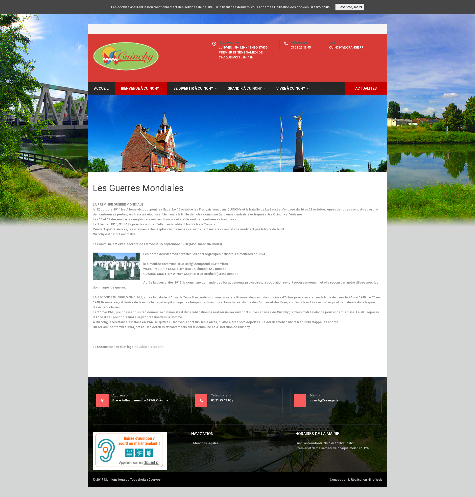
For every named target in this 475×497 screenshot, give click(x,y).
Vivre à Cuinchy (290, 88)
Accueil (101, 88)
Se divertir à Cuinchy (193, 88)
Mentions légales (116, 479)
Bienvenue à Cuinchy (140, 88)
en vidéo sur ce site (149, 347)
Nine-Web (375, 479)
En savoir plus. (320, 7)
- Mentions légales (204, 443)
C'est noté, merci (350, 7)
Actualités (366, 88)
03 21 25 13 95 (300, 47)
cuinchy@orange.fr (346, 47)
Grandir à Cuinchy (245, 88)
